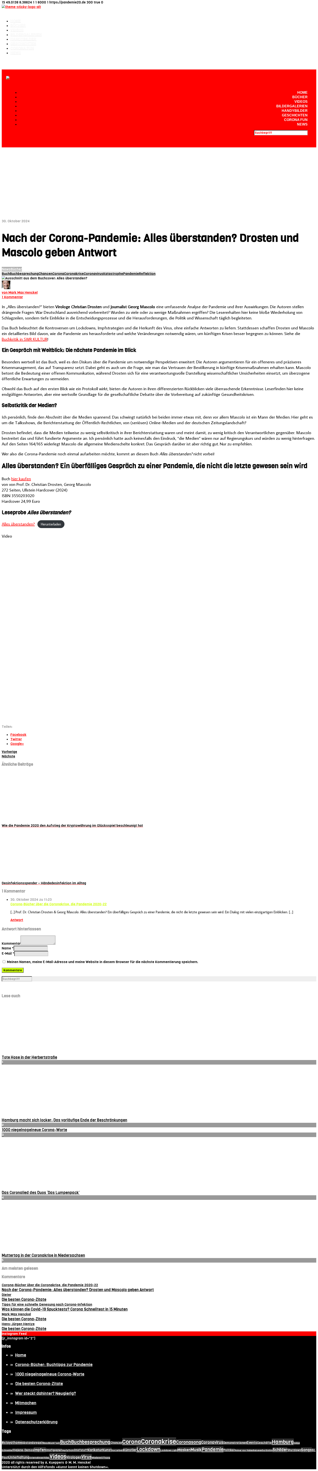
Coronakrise (74, 273)
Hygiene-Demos (23, 1450)
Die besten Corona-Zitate (39, 1383)
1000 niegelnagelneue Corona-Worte (49, 1374)
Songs (306, 1449)
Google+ (17, 743)
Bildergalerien (26, 35)
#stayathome (12, 1442)
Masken (184, 1449)
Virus (86, 1457)
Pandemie (131, 273)
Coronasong (188, 1442)
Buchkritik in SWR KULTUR (24, 339)
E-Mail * (8, 953)
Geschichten (23, 44)
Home (15, 21)
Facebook (18, 734)
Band (46, 1443)
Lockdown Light (168, 1450)
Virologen (73, 1457)
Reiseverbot (259, 1450)
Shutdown (294, 1450)
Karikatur (95, 1450)
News (15, 53)
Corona (58, 273)
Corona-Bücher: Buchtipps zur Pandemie (54, 1364)
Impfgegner (54, 1450)
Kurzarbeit (117, 1450)
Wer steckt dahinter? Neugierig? (45, 1393)
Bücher (18, 25)
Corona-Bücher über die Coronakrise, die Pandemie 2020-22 (58, 904)
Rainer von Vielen (244, 1450)
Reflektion (147, 273)
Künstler (130, 1450)
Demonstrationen (235, 1443)
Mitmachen (25, 1403)
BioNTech (54, 1443)
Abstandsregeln (32, 1443)
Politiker (229, 1450)
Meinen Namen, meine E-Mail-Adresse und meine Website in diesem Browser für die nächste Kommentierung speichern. (102, 962)
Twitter (16, 739)
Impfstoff (81, 1450)
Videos (17, 30)
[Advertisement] (159, 180)
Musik (196, 1449)
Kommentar (11, 943)
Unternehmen (36, 1457)
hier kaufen (21, 478)
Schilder (280, 1449)
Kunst (107, 1450)
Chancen (45, 273)
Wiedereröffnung (101, 1457)
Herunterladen (51, 524)
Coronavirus (93, 273)
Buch (6, 273)
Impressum (26, 1412)
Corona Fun (22, 48)
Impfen (40, 1449)
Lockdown (148, 1449)
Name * (8, 948)
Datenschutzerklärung (36, 1422)
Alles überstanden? (18, 524)
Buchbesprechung (24, 273)
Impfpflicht (68, 1450)
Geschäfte (264, 1443)
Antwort (16, 920)
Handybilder (23, 39)
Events (252, 1442)
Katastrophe (113, 273)
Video (46, 1457)
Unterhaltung (18, 1457)
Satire (269, 1450)
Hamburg (283, 1442)
